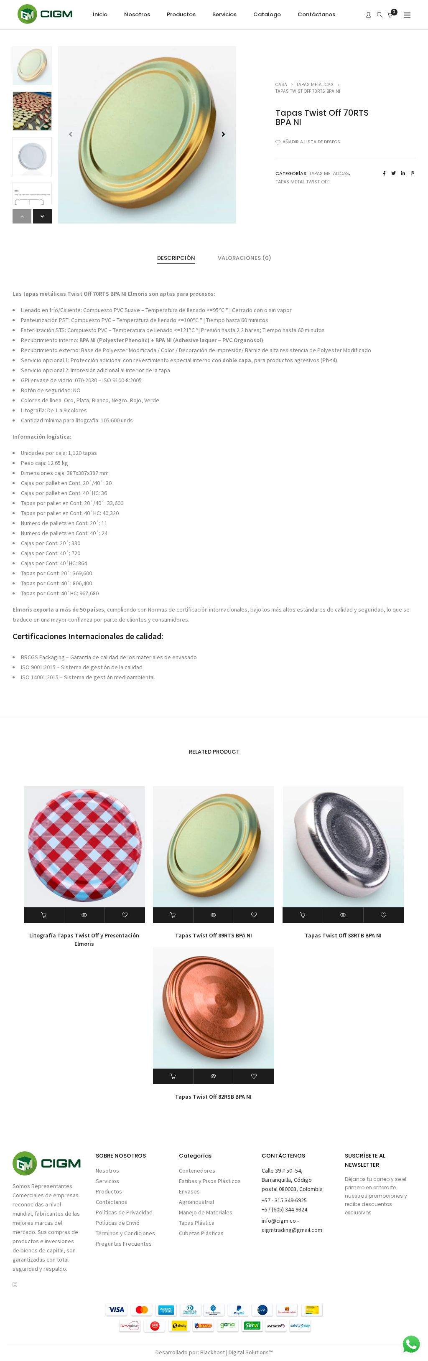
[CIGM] (45, 20)
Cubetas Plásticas (201, 1233)
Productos (109, 1191)
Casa (281, 84)
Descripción (176, 258)
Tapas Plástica (196, 1222)
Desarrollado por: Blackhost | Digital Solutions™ (214, 1352)
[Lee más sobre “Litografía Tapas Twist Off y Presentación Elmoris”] (44, 915)
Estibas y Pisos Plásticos (210, 1181)
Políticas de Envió (118, 1222)
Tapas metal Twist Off (302, 181)
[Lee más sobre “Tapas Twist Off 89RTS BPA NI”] (173, 915)
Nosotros (107, 1170)
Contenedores (197, 1170)
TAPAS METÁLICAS (315, 84)
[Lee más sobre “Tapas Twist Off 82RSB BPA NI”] (173, 1076)
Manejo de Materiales (205, 1212)
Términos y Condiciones (125, 1233)
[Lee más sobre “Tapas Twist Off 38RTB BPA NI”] (303, 915)
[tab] (176, 258)
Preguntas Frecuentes (124, 1243)
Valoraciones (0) (244, 258)
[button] (223, 135)
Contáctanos (111, 1202)
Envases (189, 1191)
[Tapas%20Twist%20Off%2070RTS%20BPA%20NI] (384, 173)
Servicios (107, 1181)
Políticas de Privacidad (124, 1212)
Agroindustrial (196, 1202)
